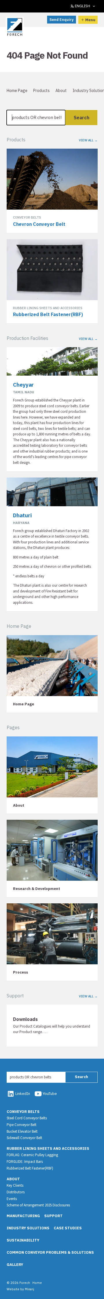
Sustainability (23, 1240)
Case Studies (68, 1228)
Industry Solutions (28, 1228)
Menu (90, 19)
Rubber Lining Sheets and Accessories (48, 1148)
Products (41, 90)
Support (53, 1215)
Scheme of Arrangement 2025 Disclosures (38, 1205)
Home (37, 1282)
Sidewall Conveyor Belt (24, 1138)
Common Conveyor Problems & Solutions (50, 1252)
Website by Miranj (20, 1289)
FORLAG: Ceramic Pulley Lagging (32, 1155)
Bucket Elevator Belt (22, 1131)
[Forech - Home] (15, 27)
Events (12, 1198)
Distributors (16, 1192)
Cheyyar (23, 384)
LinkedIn (22, 1093)
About (61, 90)
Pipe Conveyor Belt (21, 1124)
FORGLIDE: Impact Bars (25, 1161)
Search (81, 117)
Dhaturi (22, 515)
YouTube (50, 1093)
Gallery (15, 1264)
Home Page (17, 90)
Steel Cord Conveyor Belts (27, 1118)
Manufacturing (23, 1215)
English (82, 5)
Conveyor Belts (23, 1111)
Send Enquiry (61, 19)
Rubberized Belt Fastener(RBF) (30, 1168)
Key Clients (15, 1185)
